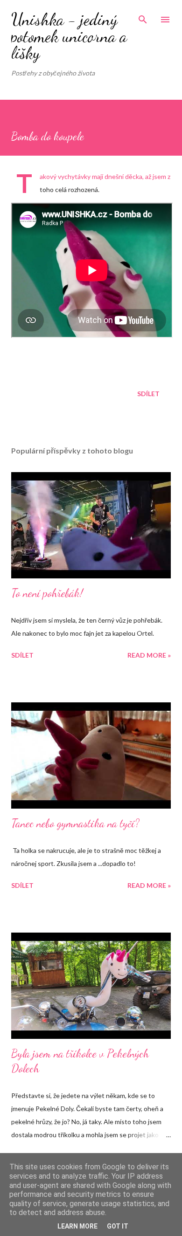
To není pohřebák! (47, 593)
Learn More (77, 1226)
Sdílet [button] (148, 394)
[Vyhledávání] (142, 16)
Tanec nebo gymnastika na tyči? (75, 823)
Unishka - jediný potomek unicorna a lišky (69, 36)
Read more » (149, 655)
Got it (117, 1226)
